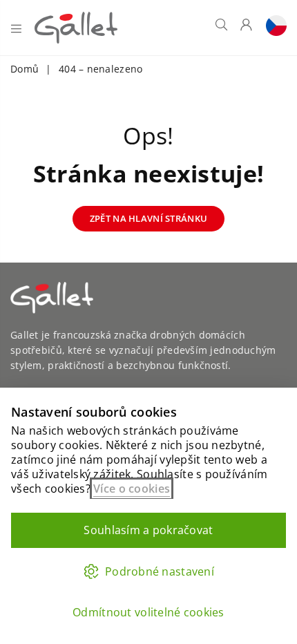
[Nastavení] (273, 28)
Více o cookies (131, 488)
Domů (24, 68)
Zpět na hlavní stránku (148, 218)
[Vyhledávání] (221, 28)
